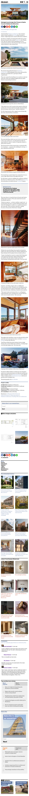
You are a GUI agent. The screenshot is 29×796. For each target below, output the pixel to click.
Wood (18, 396)
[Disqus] (14, 661)
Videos (3, 467)
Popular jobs (5, 748)
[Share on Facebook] (2, 27)
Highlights (7, 780)
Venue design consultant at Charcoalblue (14, 769)
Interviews (4, 463)
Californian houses (14, 395)
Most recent (18, 684)
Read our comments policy (20, 642)
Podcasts (4, 470)
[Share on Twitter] (4, 27)
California (18, 40)
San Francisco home (16, 375)
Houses (17, 393)
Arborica (25, 179)
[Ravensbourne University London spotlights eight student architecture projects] (22, 2)
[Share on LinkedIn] (12, 27)
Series (3, 462)
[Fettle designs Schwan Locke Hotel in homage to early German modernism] (21, 2)
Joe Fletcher (15, 379)
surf (26, 147)
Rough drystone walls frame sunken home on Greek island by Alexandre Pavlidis (14, 696)
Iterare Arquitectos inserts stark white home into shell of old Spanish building (14, 705)
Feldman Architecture (13, 33)
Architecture (24, 396)
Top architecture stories (8, 681)
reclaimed (19, 181)
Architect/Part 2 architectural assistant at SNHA (15, 761)
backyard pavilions (16, 374)
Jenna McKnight (5, 29)
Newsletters (4, 469)
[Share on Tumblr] (14, 27)
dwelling (15, 35)
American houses (5, 395)
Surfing (14, 396)
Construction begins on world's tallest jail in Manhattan (15, 701)
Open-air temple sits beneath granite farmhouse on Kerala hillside (13, 687)
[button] (24, 2)
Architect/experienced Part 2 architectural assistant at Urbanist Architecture (15, 765)
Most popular (5, 684)
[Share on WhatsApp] (17, 27)
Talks (2, 466)
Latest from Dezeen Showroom (10, 559)
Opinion (3, 465)
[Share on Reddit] (9, 27)
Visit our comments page (7, 642)
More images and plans (9, 413)
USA (13, 393)
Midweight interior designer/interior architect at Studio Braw (14, 752)
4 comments (4, 31)
